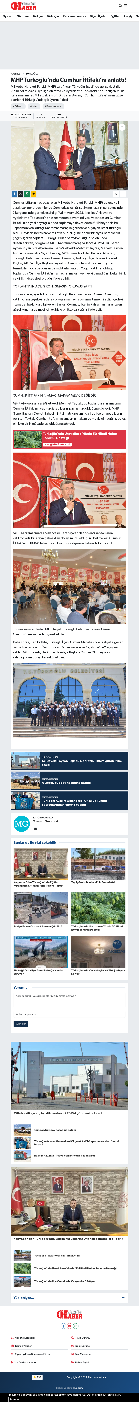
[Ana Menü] (125, 6)
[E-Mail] (35, 829)
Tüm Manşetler (83, 1354)
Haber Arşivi (82, 1362)
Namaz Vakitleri (23, 1346)
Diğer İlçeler (98, 16)
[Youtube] (69, 1326)
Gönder (21, 1023)
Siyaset (8, 16)
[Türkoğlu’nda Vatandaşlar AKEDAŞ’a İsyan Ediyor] (98, 951)
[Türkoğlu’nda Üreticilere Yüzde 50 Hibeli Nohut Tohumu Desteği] (98, 907)
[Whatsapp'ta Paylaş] (27, 194)
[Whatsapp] (75, 1326)
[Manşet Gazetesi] (22, 823)
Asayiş (127, 16)
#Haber (33, 106)
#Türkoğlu (17, 106)
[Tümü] (123, 1297)
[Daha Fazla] (33, 194)
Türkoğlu (53, 16)
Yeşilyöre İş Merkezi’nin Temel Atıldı (94, 882)
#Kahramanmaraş (53, 106)
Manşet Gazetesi (45, 821)
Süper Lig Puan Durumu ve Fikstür (33, 1354)
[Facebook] (63, 1326)
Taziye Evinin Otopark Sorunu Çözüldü (38, 926)
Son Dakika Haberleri (25, 1362)
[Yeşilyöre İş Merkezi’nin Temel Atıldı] (98, 863)
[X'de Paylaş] (20, 194)
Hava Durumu (83, 1338)
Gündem (22, 16)
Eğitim (115, 16)
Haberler (16, 74)
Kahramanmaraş (74, 16)
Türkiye (38, 16)
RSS (38, 1377)
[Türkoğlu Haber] (23, 6)
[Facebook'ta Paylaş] (14, 194)
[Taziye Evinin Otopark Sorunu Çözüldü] (41, 907)
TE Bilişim (78, 1388)
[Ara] (120, 6)
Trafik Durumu (82, 1346)
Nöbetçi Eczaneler (25, 1338)
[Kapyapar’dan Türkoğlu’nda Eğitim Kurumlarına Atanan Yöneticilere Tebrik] (41, 863)
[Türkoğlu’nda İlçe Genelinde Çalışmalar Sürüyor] (41, 951)
